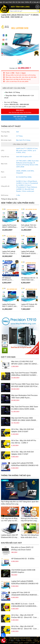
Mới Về (4, 207)
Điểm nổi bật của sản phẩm (14, 88)
